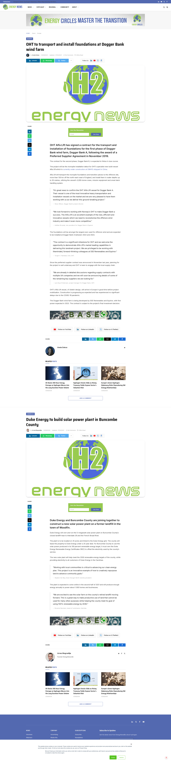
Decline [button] (121, 757)
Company (54, 730)
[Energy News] (13, 7)
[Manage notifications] (166, 757)
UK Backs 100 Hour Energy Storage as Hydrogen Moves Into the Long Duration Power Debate (57, 385)
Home (33, 33)
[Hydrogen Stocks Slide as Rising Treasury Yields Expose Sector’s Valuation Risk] (85, 373)
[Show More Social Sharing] (71, 61)
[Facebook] (30, 154)
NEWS (30, 7)
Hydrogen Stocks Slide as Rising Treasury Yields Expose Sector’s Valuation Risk (84, 385)
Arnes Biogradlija (37, 430)
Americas (30, 414)
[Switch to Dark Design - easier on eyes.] (164, 7)
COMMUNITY (64, 7)
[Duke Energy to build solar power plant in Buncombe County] (85, 468)
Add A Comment (85, 398)
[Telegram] (30, 149)
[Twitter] (30, 140)
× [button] (131, 743)
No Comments (69, 55)
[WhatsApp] (30, 136)
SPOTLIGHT (40, 7)
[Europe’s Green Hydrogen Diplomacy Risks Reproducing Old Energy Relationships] (113, 373)
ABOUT (74, 7)
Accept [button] (113, 757)
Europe (39, 33)
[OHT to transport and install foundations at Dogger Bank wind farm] (85, 93)
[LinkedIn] (30, 132)
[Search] (167, 7)
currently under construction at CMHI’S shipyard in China (85, 169)
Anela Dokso (35, 55)
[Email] (30, 145)
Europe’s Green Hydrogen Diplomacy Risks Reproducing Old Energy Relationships (36, 2)
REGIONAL (52, 7)
